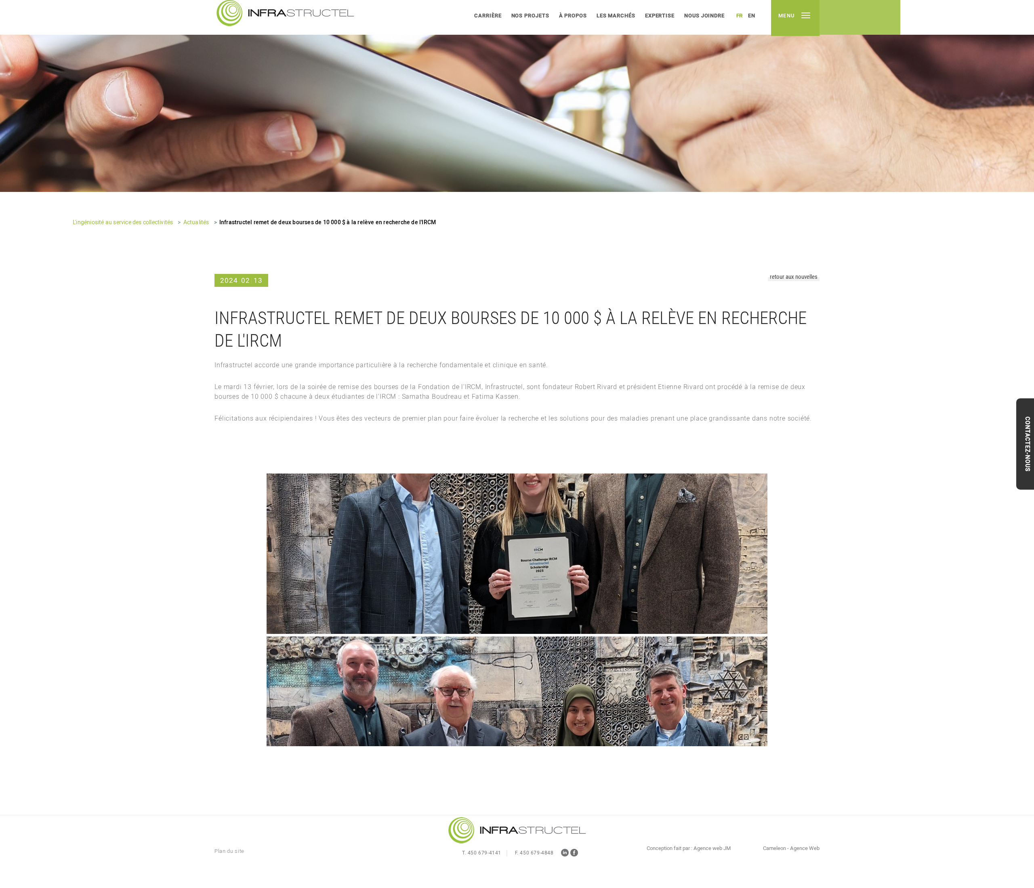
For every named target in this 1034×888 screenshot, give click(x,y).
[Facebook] (574, 854)
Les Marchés (616, 15)
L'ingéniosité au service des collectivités (123, 222)
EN (751, 15)
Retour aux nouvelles (794, 277)
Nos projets (530, 15)
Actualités (196, 222)
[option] (517, 96)
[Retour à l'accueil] (517, 831)
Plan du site (229, 851)
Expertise (660, 15)
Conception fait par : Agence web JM (689, 849)
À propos (573, 15)
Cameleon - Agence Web (791, 849)
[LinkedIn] (565, 854)
